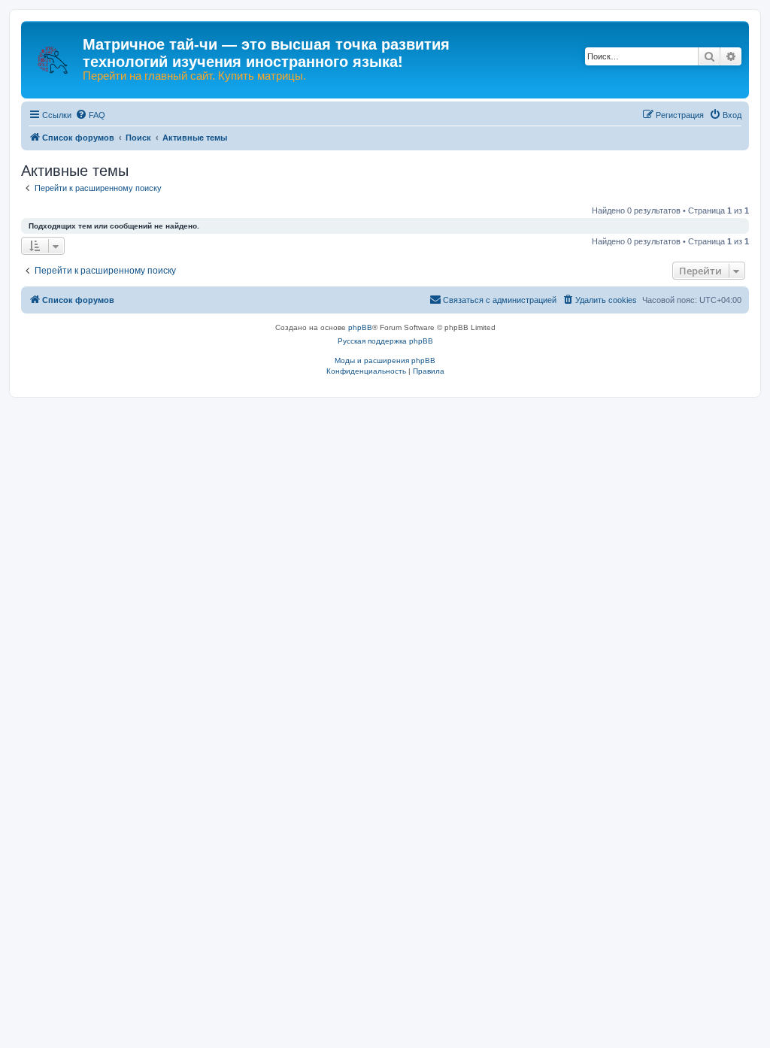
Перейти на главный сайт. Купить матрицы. (194, 76)
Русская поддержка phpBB (385, 341)
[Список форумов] (54, 52)
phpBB (360, 327)
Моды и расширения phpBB (385, 360)
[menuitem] (90, 115)
